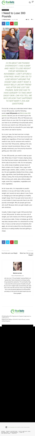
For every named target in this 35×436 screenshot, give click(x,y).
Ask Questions (10, 7)
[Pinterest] (12, 23)
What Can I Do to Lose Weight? (26, 254)
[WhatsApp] (16, 23)
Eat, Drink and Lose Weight (9, 253)
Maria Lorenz (6, 19)
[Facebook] (3, 23)
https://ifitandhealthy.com (17, 275)
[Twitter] (8, 23)
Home (3, 7)
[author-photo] (17, 270)
